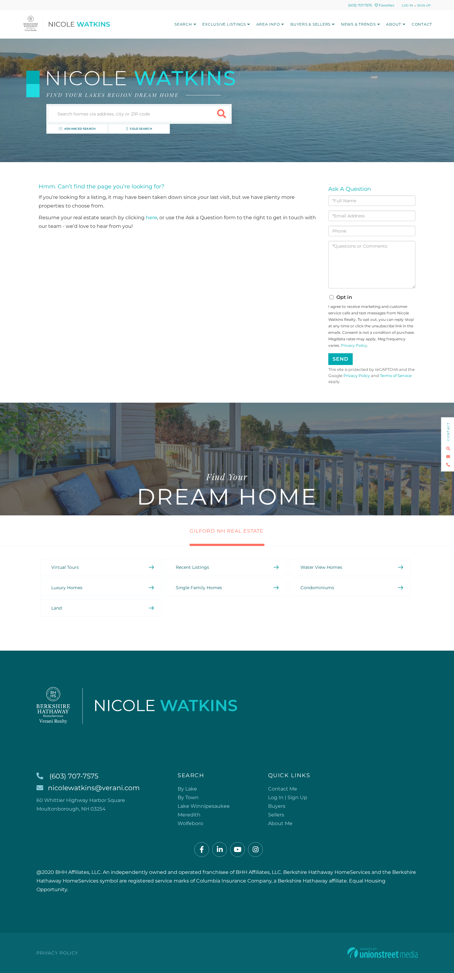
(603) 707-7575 (360, 5)
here (151, 217)
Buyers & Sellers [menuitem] (310, 24)
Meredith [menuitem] (189, 815)
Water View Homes (321, 567)
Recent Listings (192, 567)
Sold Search (141, 128)
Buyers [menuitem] (276, 806)
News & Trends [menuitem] (358, 24)
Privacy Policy (354, 345)
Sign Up (424, 5)
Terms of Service (396, 375)
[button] (221, 114)
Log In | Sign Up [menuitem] (287, 797)
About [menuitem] (393, 24)
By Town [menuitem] (188, 797)
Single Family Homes (199, 587)
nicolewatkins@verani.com (94, 788)
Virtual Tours (65, 567)
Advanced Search (80, 128)
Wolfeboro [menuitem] (190, 823)
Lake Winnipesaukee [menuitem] (204, 806)
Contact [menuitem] (422, 24)
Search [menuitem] (183, 24)
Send (340, 359)
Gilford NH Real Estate (226, 531)
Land (56, 608)
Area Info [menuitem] (268, 24)
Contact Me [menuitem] (282, 789)
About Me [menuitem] (280, 823)
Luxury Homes (66, 587)
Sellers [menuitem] (276, 815)
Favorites (386, 5)
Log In (407, 5)
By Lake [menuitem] (187, 789)
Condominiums (317, 587)
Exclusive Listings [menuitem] (224, 24)
